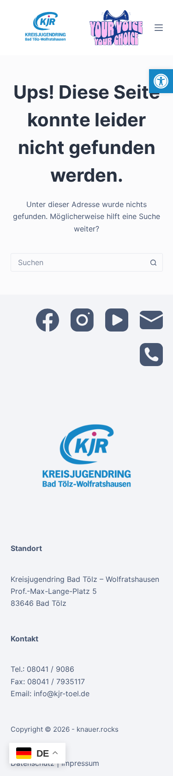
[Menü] (159, 28)
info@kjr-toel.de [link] (61, 693)
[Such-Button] (153, 262)
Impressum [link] (80, 763)
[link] (161, 81)
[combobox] (78, 262)
